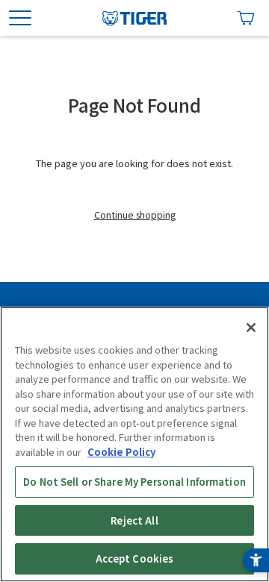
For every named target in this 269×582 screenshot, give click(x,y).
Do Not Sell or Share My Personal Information (134, 482)
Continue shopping (135, 215)
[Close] (251, 327)
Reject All (134, 520)
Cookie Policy (121, 452)
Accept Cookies (135, 558)
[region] (134, 444)
